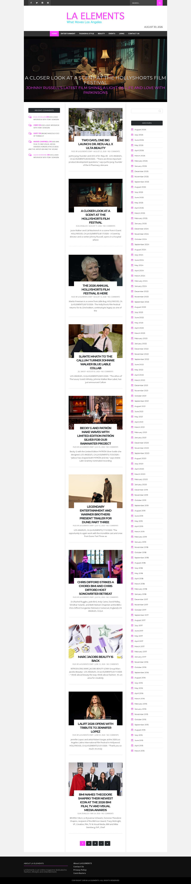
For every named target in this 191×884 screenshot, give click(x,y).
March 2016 (140, 698)
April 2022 (139, 375)
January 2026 (141, 166)
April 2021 (139, 422)
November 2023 (142, 296)
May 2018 (139, 573)
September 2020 (142, 453)
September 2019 (142, 505)
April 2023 (139, 328)
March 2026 (140, 156)
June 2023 (139, 317)
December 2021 (141, 385)
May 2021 (139, 417)
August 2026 (140, 129)
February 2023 (141, 338)
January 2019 (140, 542)
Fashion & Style (86, 34)
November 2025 (141, 176)
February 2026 (141, 161)
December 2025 (141, 171)
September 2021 (142, 401)
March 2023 (140, 333)
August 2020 (140, 458)
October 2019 (140, 500)
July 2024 (139, 255)
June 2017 (139, 631)
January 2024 (141, 286)
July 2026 (139, 135)
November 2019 (141, 495)
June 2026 (139, 140)
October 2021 (140, 396)
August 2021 (140, 406)
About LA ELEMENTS (82, 863)
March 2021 (140, 427)
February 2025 (141, 218)
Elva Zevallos (39, 117)
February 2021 (141, 432)
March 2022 (140, 380)
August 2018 (140, 563)
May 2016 (139, 688)
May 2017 (139, 636)
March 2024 (140, 276)
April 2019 (139, 526)
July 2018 (139, 568)
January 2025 (141, 223)
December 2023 (141, 291)
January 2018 (140, 594)
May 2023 (139, 323)
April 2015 (139, 745)
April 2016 (139, 693)
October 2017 (140, 610)
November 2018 (141, 547)
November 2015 (141, 714)
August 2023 (140, 307)
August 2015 (140, 730)
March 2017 (140, 646)
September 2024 (142, 244)
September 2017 (142, 615)
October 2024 (141, 239)
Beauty (101, 34)
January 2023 (141, 343)
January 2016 (140, 709)
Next (163, 69)
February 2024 (141, 281)
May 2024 (139, 265)
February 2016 (141, 704)
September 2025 (142, 182)
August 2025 (140, 187)
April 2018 (139, 578)
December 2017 (141, 599)
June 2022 (139, 364)
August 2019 (140, 510)
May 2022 (139, 370)
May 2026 (139, 145)
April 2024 (139, 270)
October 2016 (140, 667)
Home (54, 34)
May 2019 (139, 521)
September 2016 (142, 672)
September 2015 (141, 725)
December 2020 (142, 443)
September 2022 (142, 359)
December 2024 (142, 229)
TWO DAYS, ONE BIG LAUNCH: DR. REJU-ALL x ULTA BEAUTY (95, 144)
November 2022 (142, 354)
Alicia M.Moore (40, 155)
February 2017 (141, 651)
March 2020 (140, 474)
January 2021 (140, 437)
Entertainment (68, 34)
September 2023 (142, 302)
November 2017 (141, 604)
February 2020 (141, 479)
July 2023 (139, 312)
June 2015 (139, 740)
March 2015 (139, 751)
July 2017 (139, 625)
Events (112, 34)
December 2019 (141, 490)
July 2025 (139, 192)
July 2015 (139, 735)
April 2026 (139, 150)
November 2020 (142, 448)
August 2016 (140, 678)
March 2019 (140, 531)
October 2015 (140, 719)
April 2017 (139, 641)
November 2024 (142, 234)
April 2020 (139, 469)
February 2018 (141, 589)
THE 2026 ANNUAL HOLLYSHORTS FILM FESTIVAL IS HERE (95, 82)
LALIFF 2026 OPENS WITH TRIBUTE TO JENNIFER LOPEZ (95, 727)
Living (121, 34)
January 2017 (140, 657)
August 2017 (140, 620)
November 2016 (141, 662)
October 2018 (140, 552)
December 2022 (141, 349)
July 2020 (139, 464)
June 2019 (139, 516)
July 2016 (139, 683)
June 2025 (139, 197)
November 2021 (141, 390)
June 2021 (139, 411)
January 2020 (141, 484)
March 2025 (140, 213)
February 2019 (141, 537)
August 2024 (140, 249)
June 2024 (139, 260)
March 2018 (140, 584)
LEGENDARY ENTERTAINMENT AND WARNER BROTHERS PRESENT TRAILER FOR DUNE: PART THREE (95, 514)
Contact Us (133, 34)
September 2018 (142, 557)
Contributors (79, 873)
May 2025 (139, 202)
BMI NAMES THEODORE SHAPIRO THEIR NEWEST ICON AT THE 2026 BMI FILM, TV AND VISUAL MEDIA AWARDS (95, 802)
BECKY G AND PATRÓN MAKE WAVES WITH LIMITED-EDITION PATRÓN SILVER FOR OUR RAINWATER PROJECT (95, 435)
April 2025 (139, 208)
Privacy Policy (80, 870)
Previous (27, 69)
